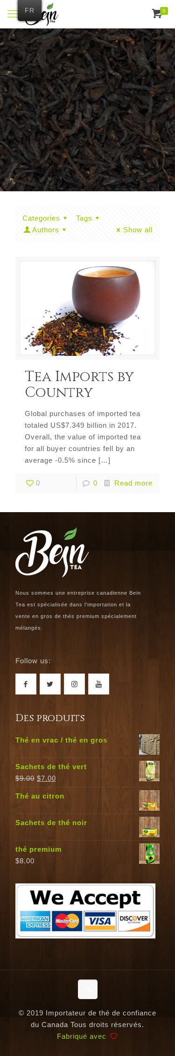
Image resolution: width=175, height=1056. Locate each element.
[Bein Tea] (41, 14)
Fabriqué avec (83, 1036)
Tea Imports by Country (79, 385)
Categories (41, 218)
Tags (84, 218)
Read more (133, 483)
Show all (138, 230)
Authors (45, 230)
